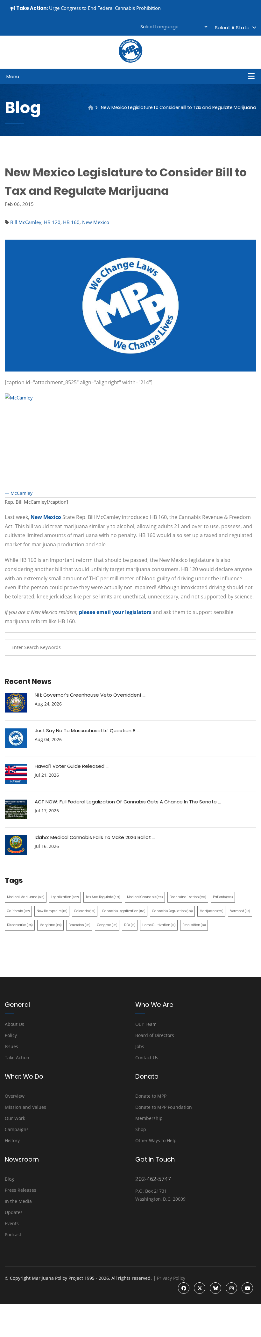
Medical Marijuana (25, 897)
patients (223, 897)
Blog (9, 1179)
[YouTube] (247, 1288)
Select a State (233, 27)
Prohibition (194, 925)
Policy (11, 1035)
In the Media (18, 1201)
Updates (14, 1212)
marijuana (211, 911)
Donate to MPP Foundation (163, 1107)
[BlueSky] (215, 1288)
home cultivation (158, 925)
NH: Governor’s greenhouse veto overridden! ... (90, 695)
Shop (140, 1129)
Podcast (13, 1234)
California (18, 911)
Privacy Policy (171, 1278)
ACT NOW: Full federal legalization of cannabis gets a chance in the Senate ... (128, 801)
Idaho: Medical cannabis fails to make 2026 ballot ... (95, 837)
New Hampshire (52, 911)
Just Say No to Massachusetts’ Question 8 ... (87, 730)
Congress (107, 925)
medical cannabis (145, 897)
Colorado (84, 911)
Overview (15, 1096)
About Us (14, 1024)
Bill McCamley (25, 222)
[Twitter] (199, 1288)
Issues (11, 1046)
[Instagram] (231, 1288)
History (12, 1140)
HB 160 (71, 222)
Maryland (50, 925)
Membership (149, 1118)
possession (79, 925)
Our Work (15, 1118)
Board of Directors (154, 1035)
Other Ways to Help (156, 1140)
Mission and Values (25, 1107)
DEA (129, 925)
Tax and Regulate (103, 897)
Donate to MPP (150, 1096)
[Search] (246, 647)
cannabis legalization (123, 911)
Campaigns (17, 1129)
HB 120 (52, 222)
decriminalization (188, 897)
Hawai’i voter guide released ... (72, 766)
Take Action (17, 1057)
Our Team (146, 1024)
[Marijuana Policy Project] (130, 61)
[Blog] (90, 107)
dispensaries (19, 925)
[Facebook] (183, 1288)
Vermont (240, 911)
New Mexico (95, 222)
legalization (65, 897)
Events (12, 1223)
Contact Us (146, 1057)
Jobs (139, 1046)
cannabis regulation (172, 911)
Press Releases (20, 1190)
